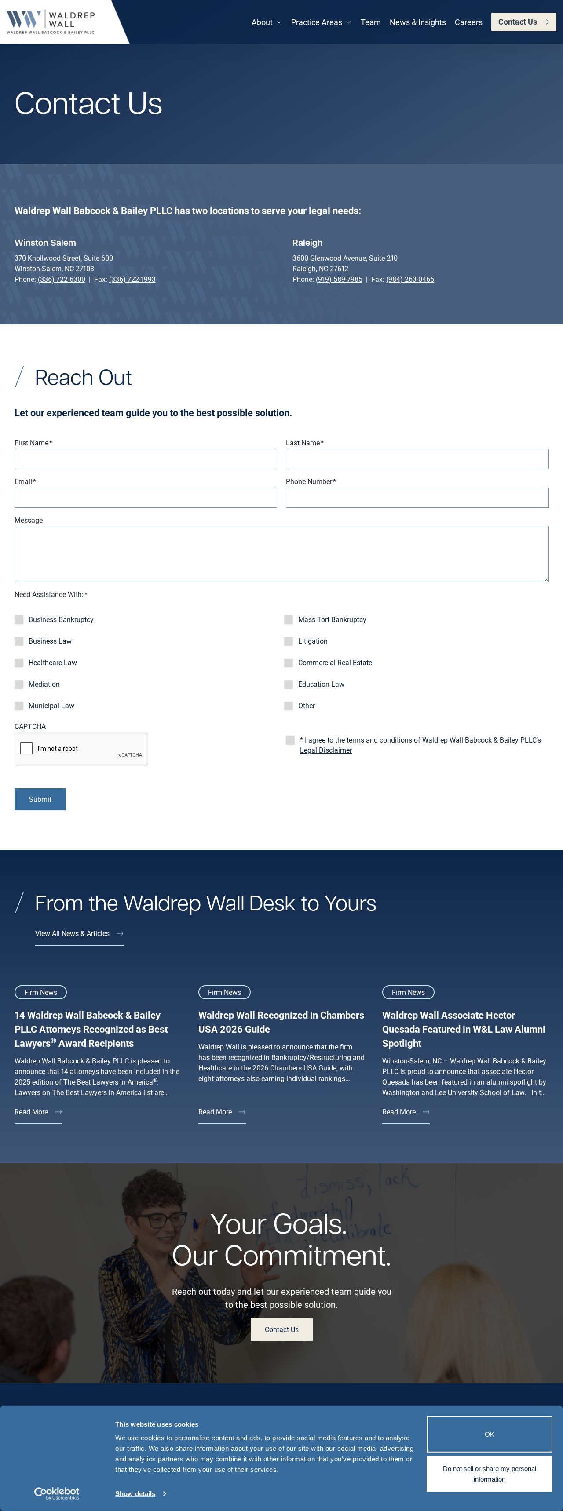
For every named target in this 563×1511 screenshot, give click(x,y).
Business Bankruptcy (61, 619)
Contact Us (517, 21)
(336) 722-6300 (61, 279)
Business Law (50, 640)
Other (306, 705)
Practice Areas (316, 22)
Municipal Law (51, 705)
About (262, 22)
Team (371, 22)
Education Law (321, 683)
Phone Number (311, 481)
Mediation (44, 683)
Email (25, 481)
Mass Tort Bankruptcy (332, 619)
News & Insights (418, 22)
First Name (33, 442)
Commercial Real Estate (335, 662)
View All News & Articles (72, 933)
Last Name (305, 442)
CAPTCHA (30, 726)
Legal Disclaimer (326, 749)
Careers (469, 22)
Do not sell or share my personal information (489, 1473)
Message (29, 519)
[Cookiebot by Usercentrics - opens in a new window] (56, 1493)
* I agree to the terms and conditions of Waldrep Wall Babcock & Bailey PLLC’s (420, 744)
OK (489, 1434)
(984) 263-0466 (410, 279)
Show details (135, 1493)
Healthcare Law (53, 662)
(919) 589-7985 (339, 279)
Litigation (313, 640)
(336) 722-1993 (132, 279)
